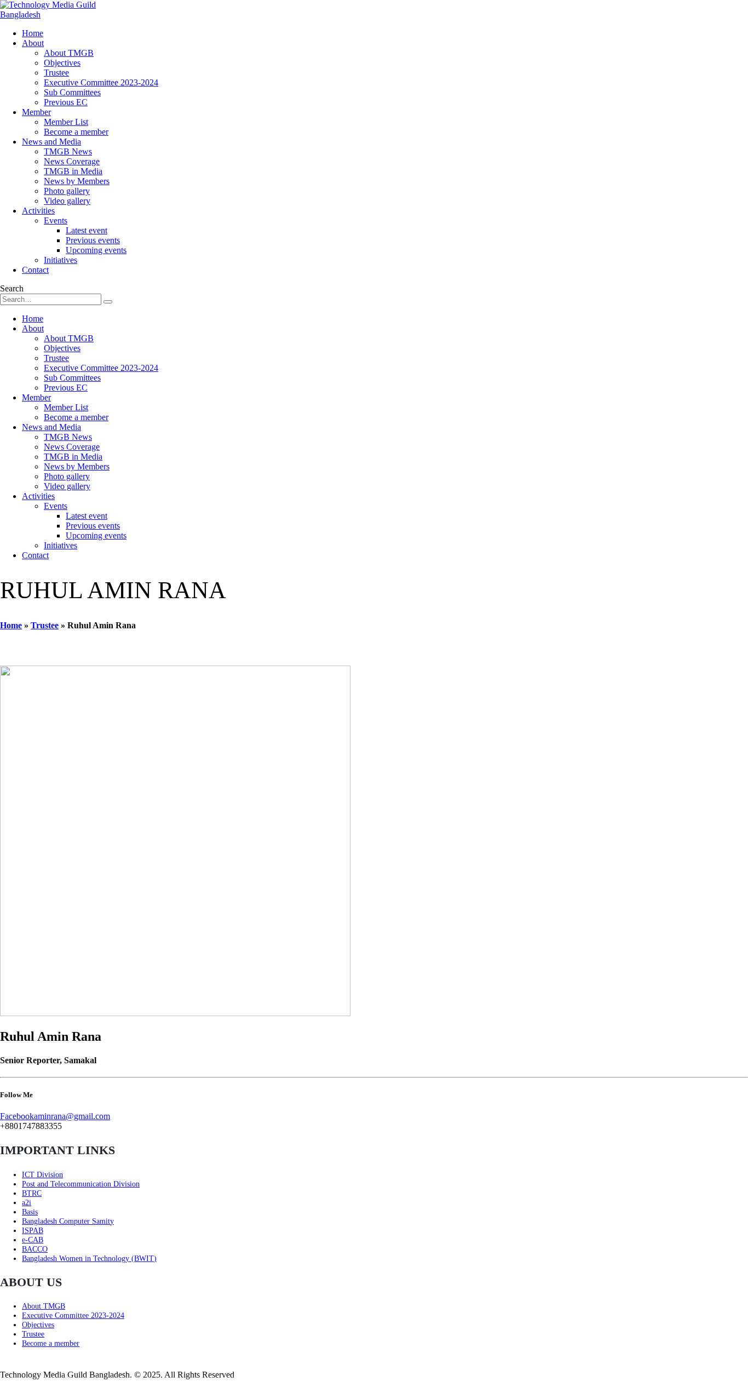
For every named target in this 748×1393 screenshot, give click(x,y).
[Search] (107, 301)
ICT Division (42, 1174)
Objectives (62, 62)
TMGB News (68, 151)
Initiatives (60, 260)
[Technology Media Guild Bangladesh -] (49, 14)
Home (32, 33)
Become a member (76, 131)
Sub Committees (72, 92)
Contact (35, 269)
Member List (66, 122)
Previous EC (66, 102)
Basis (30, 1211)
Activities (38, 210)
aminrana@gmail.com (72, 1116)
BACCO (35, 1249)
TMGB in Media (73, 171)
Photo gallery (67, 191)
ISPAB (32, 1230)
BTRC (32, 1193)
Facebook (17, 1116)
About (33, 43)
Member (36, 112)
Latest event (86, 230)
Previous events (93, 240)
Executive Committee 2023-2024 (101, 82)
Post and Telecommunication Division (81, 1183)
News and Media (51, 141)
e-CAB (32, 1239)
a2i (26, 1202)
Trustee (56, 72)
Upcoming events (96, 250)
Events (55, 220)
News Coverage (72, 161)
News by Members (77, 181)
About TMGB (69, 53)
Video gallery (67, 200)
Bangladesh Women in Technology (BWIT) (89, 1258)
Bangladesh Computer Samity (68, 1221)
